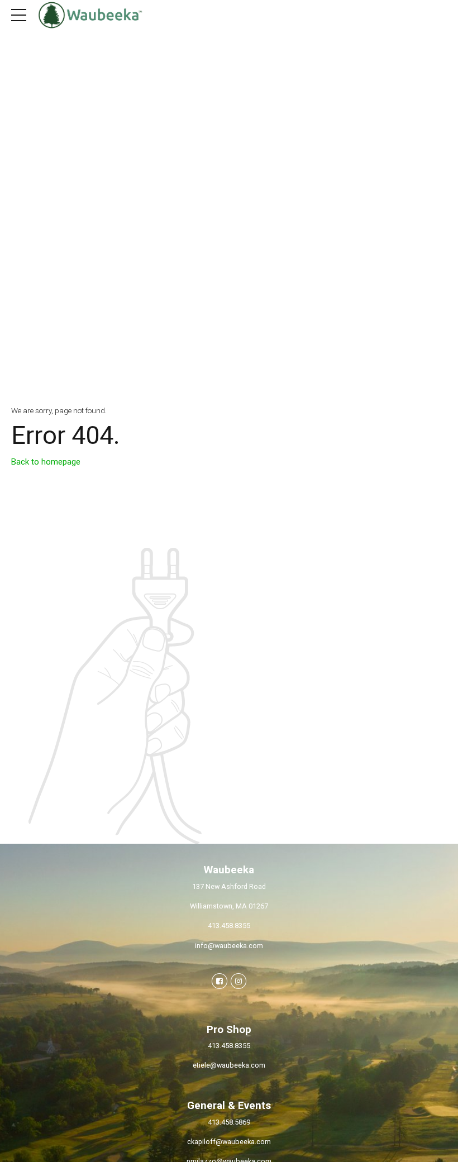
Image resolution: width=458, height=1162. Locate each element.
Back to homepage (45, 462)
